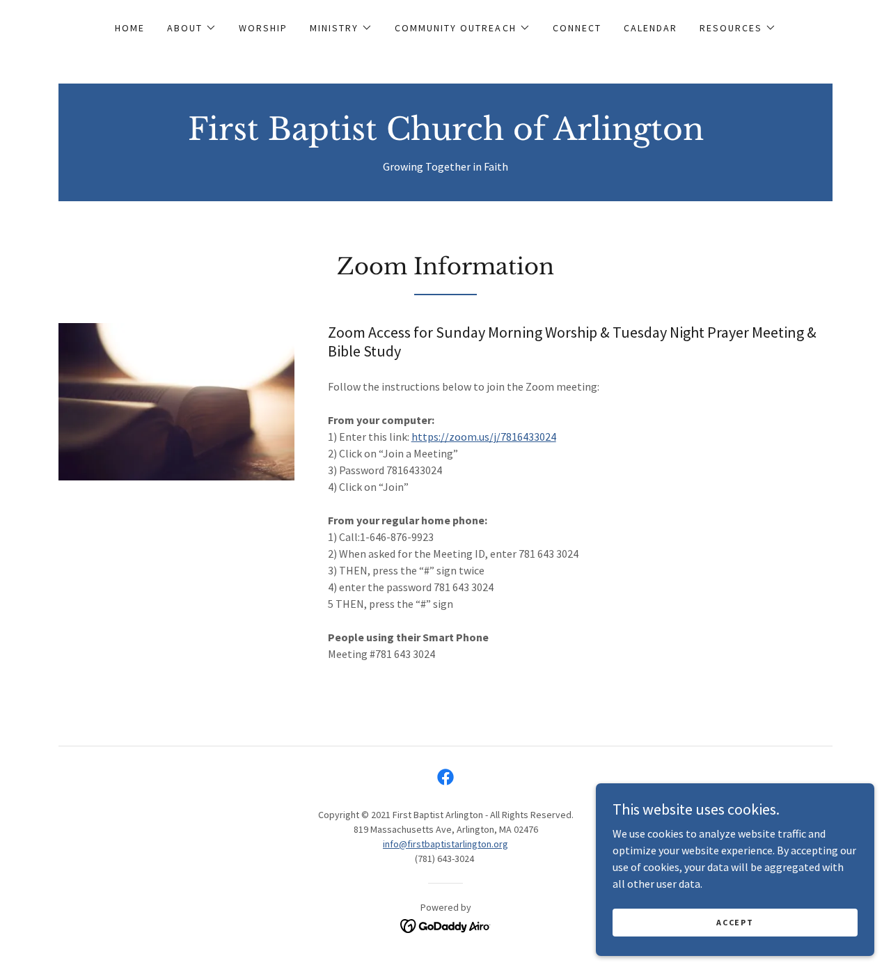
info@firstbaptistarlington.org (445, 844)
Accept (734, 922)
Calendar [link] (650, 28)
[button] (191, 27)
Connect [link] (577, 28)
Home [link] (130, 28)
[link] (446, 136)
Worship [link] (263, 28)
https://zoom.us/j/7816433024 (483, 437)
